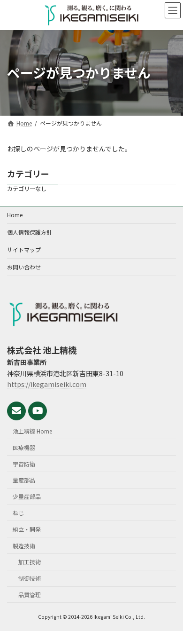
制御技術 (29, 578)
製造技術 (24, 546)
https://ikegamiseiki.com (46, 384)
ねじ (18, 513)
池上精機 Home (32, 431)
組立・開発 (27, 529)
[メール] (16, 411)
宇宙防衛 (24, 464)
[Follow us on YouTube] (37, 411)
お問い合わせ (24, 267)
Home (15, 215)
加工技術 (29, 562)
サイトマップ (24, 249)
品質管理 (29, 595)
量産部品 (24, 480)
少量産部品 (27, 496)
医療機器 (24, 447)
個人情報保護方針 (29, 232)
